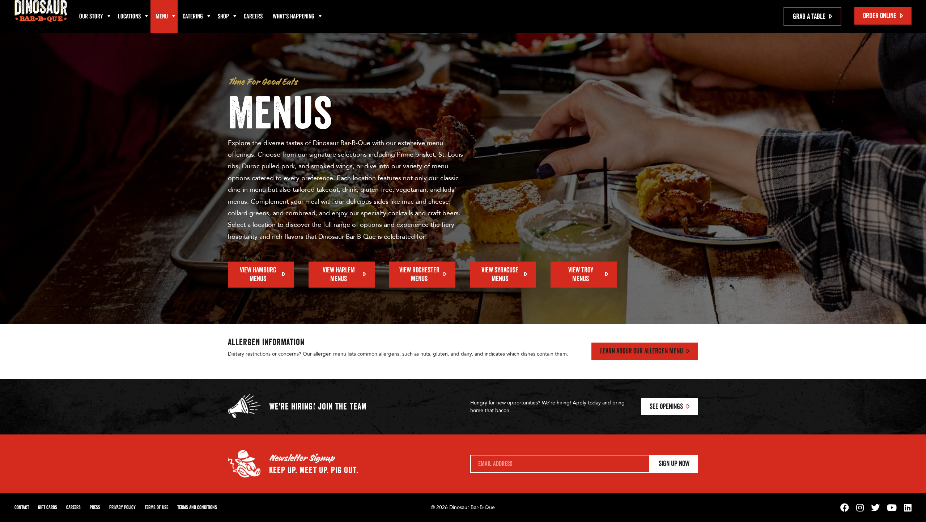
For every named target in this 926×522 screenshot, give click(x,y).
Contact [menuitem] (21, 507)
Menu (162, 16)
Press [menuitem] (95, 507)
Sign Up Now (674, 463)
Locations (129, 16)
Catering (193, 16)
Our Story (91, 16)
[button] (109, 16)
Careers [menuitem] (253, 16)
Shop (223, 16)
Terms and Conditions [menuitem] (197, 507)
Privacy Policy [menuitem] (122, 507)
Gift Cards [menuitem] (47, 507)
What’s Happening (293, 16)
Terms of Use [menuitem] (156, 507)
